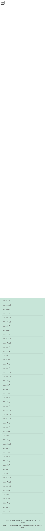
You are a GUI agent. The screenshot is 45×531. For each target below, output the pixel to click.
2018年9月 (6, 381)
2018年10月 (7, 377)
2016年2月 (6, 469)
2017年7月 (6, 427)
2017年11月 (7, 414)
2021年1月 (6, 313)
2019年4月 (6, 355)
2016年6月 (6, 452)
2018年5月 (6, 398)
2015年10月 (7, 486)
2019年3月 (6, 360)
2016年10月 (7, 444)
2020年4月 (6, 330)
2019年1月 (6, 368)
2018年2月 (6, 406)
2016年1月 (6, 473)
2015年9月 (6, 490)
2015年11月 (7, 482)
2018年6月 (6, 393)
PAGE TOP (41, 513)
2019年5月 (6, 351)
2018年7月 (6, 389)
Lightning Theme (23, 525)
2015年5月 (6, 507)
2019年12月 (7, 339)
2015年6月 (6, 503)
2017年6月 (6, 431)
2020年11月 (7, 318)
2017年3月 (6, 436)
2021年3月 (6, 309)
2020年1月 (6, 334)
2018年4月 (6, 402)
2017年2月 (6, 440)
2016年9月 (6, 448)
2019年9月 (6, 347)
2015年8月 (6, 495)
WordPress (13, 525)
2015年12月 (7, 478)
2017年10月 (7, 419)
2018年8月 (6, 385)
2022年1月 (6, 301)
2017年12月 (7, 410)
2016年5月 (6, 457)
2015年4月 (6, 511)
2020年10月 (7, 322)
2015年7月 (6, 499)
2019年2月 (6, 364)
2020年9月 (6, 326)
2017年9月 (6, 423)
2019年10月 (7, 343)
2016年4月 (6, 461)
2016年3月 (6, 465)
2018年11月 (7, 372)
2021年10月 (7, 305)
